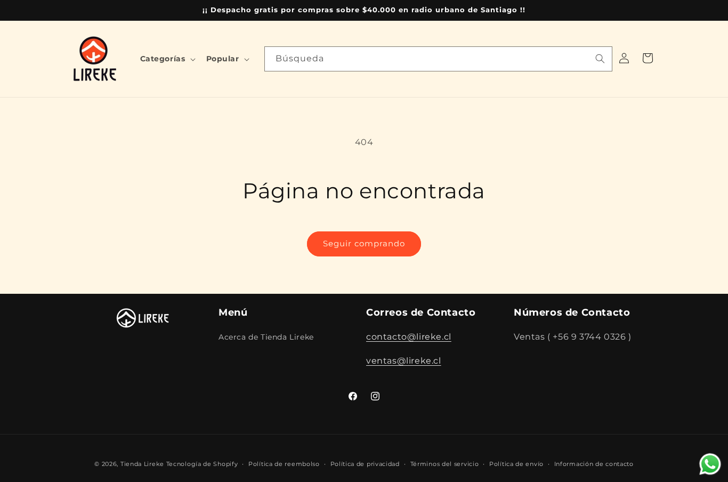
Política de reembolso (284, 464)
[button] (167, 58)
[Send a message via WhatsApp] (710, 464)
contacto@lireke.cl (408, 337)
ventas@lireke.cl (403, 361)
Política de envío (516, 464)
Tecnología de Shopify (202, 464)
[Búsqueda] (600, 58)
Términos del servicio (444, 464)
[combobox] (438, 59)
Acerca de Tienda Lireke (266, 337)
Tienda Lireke (142, 464)
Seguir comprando (364, 243)
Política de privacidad (365, 464)
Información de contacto (594, 464)
